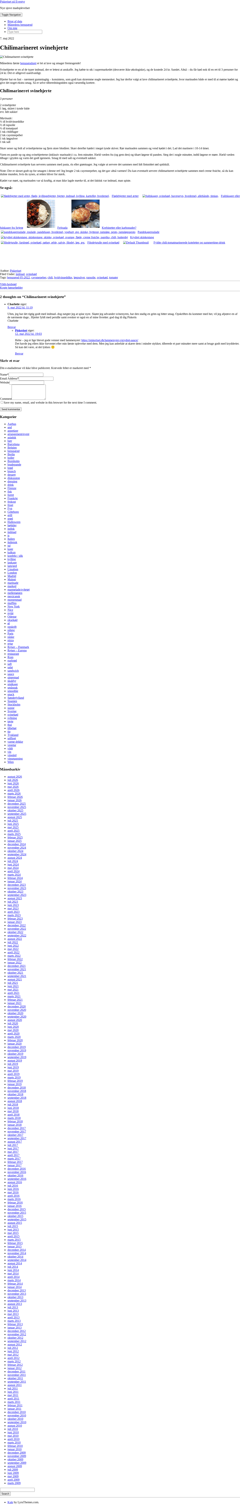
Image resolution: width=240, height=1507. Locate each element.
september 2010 (17, 1422)
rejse (10, 643)
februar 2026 (15, 796)
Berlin (11, 454)
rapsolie (90, 277)
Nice (10, 609)
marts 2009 (14, 1483)
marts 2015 (14, 1239)
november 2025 (17, 807)
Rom (10, 657)
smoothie (13, 691)
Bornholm (14, 461)
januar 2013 (15, 1327)
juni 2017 (13, 1148)
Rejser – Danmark (18, 647)
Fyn (10, 508)
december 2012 (17, 1331)
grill (10, 515)
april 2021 (14, 993)
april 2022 (14, 952)
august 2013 (15, 1304)
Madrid (12, 576)
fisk (10, 491)
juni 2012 (13, 1351)
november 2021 (17, 969)
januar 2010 (15, 1449)
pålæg (11, 630)
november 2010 (17, 1415)
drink (11, 484)
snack (11, 694)
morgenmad (15, 599)
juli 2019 (13, 1064)
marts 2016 (14, 1199)
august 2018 (15, 1101)
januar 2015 (15, 1246)
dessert (12, 474)
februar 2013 (15, 1324)
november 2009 (17, 1456)
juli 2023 (13, 901)
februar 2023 (15, 918)
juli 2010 (13, 1429)
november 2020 (17, 1009)
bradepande (14, 464)
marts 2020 (14, 1036)
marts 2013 (14, 1320)
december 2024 (17, 844)
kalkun (12, 552)
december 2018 (17, 1087)
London (12, 572)
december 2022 (17, 925)
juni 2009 (13, 1473)
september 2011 (17, 1381)
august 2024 (15, 857)
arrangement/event (18, 434)
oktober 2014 (15, 1256)
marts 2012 (14, 1361)
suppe (11, 707)
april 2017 (14, 1155)
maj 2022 (13, 949)
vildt (10, 748)
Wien (11, 762)
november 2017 (17, 1131)
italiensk (12, 542)
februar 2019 (15, 1080)
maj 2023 (13, 908)
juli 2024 (13, 861)
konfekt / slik (15, 555)
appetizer (13, 430)
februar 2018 (15, 1121)
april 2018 (14, 1114)
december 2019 (17, 1047)
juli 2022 (13, 942)
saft (10, 664)
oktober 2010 (15, 1418)
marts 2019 (14, 1077)
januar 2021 (15, 1003)
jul (9, 545)
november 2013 (17, 1293)
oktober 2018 (15, 1094)
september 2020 (17, 1016)
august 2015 (15, 1222)
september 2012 (17, 1341)
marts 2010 (14, 1442)
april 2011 (13, 1398)
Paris (10, 633)
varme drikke (15, 741)
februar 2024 (15, 878)
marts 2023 (14, 915)
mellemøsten (15, 593)
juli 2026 (13, 780)
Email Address (9, 378)
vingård (12, 755)
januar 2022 (15, 962)
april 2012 (14, 1358)
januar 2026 (15, 800)
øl (9, 623)
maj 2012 (13, 1354)
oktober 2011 (15, 1378)
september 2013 (17, 1300)
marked (12, 586)
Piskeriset (15, 270)
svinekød (31, 274)
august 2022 (15, 938)
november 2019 (17, 1050)
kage (10, 549)
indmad (20, 274)
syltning (12, 718)
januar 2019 (15, 1084)
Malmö (12, 579)
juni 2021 (13, 986)
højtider (12, 525)
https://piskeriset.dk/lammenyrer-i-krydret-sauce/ (109, 340)
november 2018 (17, 1091)
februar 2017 (15, 1162)
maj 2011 (13, 1395)
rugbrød (12, 660)
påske (11, 636)
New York (14, 606)
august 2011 (15, 1385)
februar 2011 (15, 1405)
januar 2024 (15, 881)
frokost (12, 501)
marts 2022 (14, 955)
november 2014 (17, 1253)
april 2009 (14, 1479)
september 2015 (17, 1219)
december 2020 (17, 1006)
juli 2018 (13, 1104)
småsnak (13, 687)
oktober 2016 (15, 1175)
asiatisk (12, 437)
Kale (10, 1502)
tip (9, 731)
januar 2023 (15, 922)
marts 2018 (14, 1118)
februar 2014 (15, 1283)
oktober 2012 (15, 1337)
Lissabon (13, 569)
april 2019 (14, 1074)
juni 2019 (13, 1067)
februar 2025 (15, 837)
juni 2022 (13, 945)
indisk (11, 528)
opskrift (12, 626)
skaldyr (12, 680)
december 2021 (17, 965)
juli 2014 (13, 1266)
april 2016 (14, 1195)
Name (4, 374)
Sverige (12, 711)
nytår (11, 613)
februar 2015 (15, 1243)
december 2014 (17, 1249)
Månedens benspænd (20, 24)
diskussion (14, 478)
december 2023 (17, 884)
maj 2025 (13, 827)
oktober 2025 (15, 810)
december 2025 (17, 803)
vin (9, 751)
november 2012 (17, 1334)
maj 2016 (13, 1192)
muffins (12, 603)
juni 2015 (13, 1229)
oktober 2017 (15, 1134)
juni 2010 (13, 1432)
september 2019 (17, 1057)
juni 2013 (13, 1310)
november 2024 (17, 847)
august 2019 (15, 1060)
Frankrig (13, 498)
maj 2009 (13, 1476)
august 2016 (15, 1182)
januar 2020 (15, 1043)
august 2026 (15, 776)
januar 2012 (15, 1368)
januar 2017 (15, 1165)
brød (10, 467)
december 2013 (17, 1290)
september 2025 (17, 813)
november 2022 (17, 928)
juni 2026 (13, 783)
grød (10, 518)
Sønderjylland (16, 697)
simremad (13, 677)
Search (5, 1493)
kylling (12, 559)
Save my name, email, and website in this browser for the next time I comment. (50, 402)
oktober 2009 (15, 1459)
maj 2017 (13, 1151)
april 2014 (14, 1276)
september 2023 (17, 895)
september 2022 (17, 935)
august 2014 (15, 1263)
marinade (13, 582)
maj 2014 (13, 1273)
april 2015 (14, 1236)
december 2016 (17, 1168)
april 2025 (14, 830)
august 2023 (15, 898)
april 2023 (14, 911)
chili (50, 277)
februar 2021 (15, 999)
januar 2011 (14, 1408)
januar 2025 (15, 840)
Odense (12, 616)
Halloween (14, 522)
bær (10, 440)
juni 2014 (13, 1270)
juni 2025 (13, 824)
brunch (12, 471)
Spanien (12, 701)
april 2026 (14, 790)
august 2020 (15, 1020)
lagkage (12, 562)
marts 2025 (14, 834)
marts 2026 (14, 793)
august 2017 (15, 1141)
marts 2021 (14, 996)
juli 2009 (13, 1469)
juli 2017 (13, 1145)
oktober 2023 (15, 891)
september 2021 (17, 976)
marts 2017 (14, 1158)
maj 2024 (13, 867)
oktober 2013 (15, 1297)
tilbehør (12, 728)
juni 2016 (13, 1189)
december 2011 (17, 1371)
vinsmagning (15, 758)
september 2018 (17, 1097)
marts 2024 (14, 874)
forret (11, 495)
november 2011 (17, 1374)
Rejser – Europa (17, 650)
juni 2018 (13, 1107)
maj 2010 (13, 1435)
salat (10, 667)
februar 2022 (15, 959)
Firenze (12, 488)
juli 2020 (13, 1023)
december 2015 (17, 1209)
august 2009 (15, 1466)
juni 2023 (13, 905)
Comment (6, 398)
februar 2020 (15, 1040)
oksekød (12, 620)
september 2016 (17, 1178)
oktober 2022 (15, 932)
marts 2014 (14, 1280)
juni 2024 (13, 864)
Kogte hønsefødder (11, 287)
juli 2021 (13, 982)
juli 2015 (13, 1226)
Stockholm (14, 704)
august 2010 (15, 1425)
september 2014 (17, 1260)
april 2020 (14, 1033)
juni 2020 (13, 1026)
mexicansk (14, 596)
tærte (10, 721)
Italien (11, 538)
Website (4, 382)
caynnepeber (38, 277)
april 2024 (14, 871)
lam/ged (12, 565)
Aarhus (12, 424)
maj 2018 (13, 1111)
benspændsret (28, 63)
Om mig (12, 28)
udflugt (12, 738)
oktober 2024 (15, 851)
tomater (113, 277)
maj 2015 (13, 1233)
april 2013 (14, 1317)
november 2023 (17, 888)
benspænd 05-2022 (18, 277)
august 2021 (15, 979)
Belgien (12, 447)
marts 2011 (14, 1402)
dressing (12, 481)
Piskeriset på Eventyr (12, 1)
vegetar (12, 745)
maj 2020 (13, 1030)
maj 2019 (13, 1070)
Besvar (12, 327)
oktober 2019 (15, 1053)
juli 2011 (13, 1388)
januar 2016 (15, 1205)
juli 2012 (13, 1347)
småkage (13, 684)
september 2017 (17, 1138)
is (8, 535)
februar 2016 (15, 1202)
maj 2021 (13, 989)
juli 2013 (13, 1307)
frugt (10, 505)
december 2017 (17, 1128)
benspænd (14, 451)
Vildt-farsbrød (8, 284)
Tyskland (13, 735)
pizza (11, 640)
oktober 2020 (15, 1013)
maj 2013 (13, 1314)
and (10, 427)
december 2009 (17, 1452)
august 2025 (15, 817)
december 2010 (17, 1412)
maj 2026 (13, 786)
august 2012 (15, 1344)
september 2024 (17, 854)
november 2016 (17, 1172)
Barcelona (14, 444)
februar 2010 (15, 1445)
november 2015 (17, 1212)
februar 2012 (15, 1364)
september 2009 (17, 1462)
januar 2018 (15, 1124)
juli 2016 (13, 1185)
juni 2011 (13, 1391)
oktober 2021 (15, 972)
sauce (11, 674)
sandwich (13, 670)
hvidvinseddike (63, 277)
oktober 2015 (15, 1216)
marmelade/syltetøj (19, 589)
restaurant (13, 653)
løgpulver (79, 277)
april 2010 (14, 1439)
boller (11, 457)
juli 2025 (13, 820)
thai (10, 724)
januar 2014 (15, 1287)
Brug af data (15, 21)
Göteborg (13, 511)
